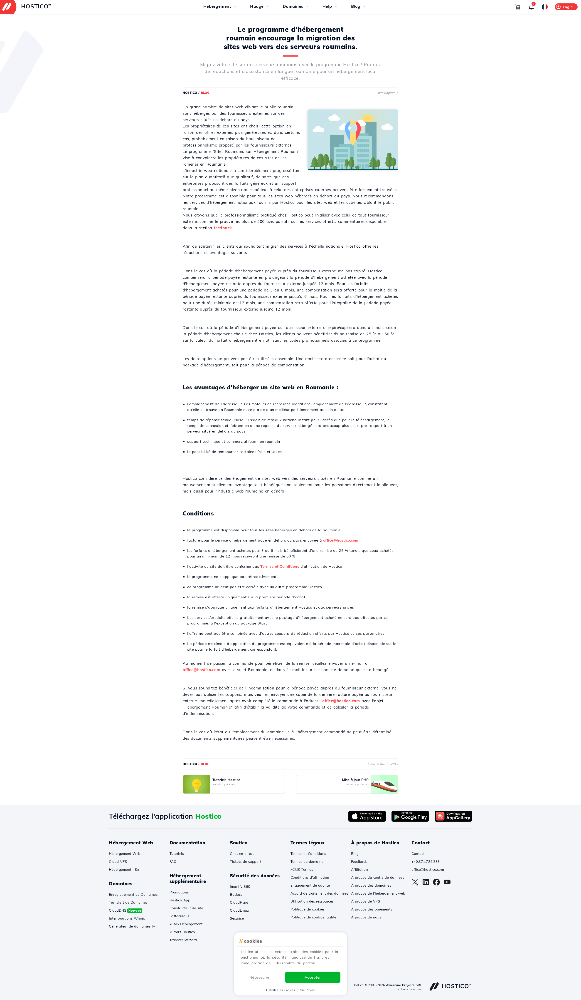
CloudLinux (239, 910)
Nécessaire (259, 977)
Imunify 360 (240, 886)
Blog (355, 853)
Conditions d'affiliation (309, 877)
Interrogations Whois (127, 918)
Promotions (179, 892)
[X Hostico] (415, 884)
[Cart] (517, 7)
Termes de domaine (307, 861)
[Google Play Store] (410, 820)
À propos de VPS (365, 901)
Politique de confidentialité (313, 917)
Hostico (190, 93)
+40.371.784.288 (425, 861)
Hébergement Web (124, 853)
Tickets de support (245, 861)
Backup (236, 894)
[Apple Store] (367, 820)
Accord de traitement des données (319, 893)
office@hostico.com (340, 540)
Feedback (359, 861)
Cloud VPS (118, 861)
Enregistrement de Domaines (133, 894)
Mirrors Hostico (182, 932)
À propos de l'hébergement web (378, 893)
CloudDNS (125, 910)
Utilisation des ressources (312, 901)
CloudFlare (239, 902)
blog (205, 93)
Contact (418, 853)
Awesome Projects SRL (404, 985)
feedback (223, 227)
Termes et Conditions (279, 566)
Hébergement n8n (124, 869)
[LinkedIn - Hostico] (425, 884)
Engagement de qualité (310, 885)
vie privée (307, 990)
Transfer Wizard (183, 940)
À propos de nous (366, 917)
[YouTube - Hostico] (447, 884)
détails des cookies (280, 990)
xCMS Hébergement (186, 924)
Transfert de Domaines (128, 902)
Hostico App (180, 900)
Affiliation (359, 869)
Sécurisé (237, 918)
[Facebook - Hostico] (436, 884)
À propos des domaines (371, 885)
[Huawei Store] (453, 820)
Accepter (313, 977)
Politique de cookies (307, 909)
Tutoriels (177, 853)
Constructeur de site (186, 908)
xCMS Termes (301, 869)
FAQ (173, 861)
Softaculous (180, 916)
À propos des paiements (371, 909)
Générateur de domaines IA (132, 926)
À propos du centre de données (377, 877)
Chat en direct (242, 853)
